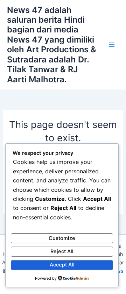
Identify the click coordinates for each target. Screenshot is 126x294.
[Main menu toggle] (111, 44)
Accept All (62, 265)
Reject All (62, 251)
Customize (62, 238)
